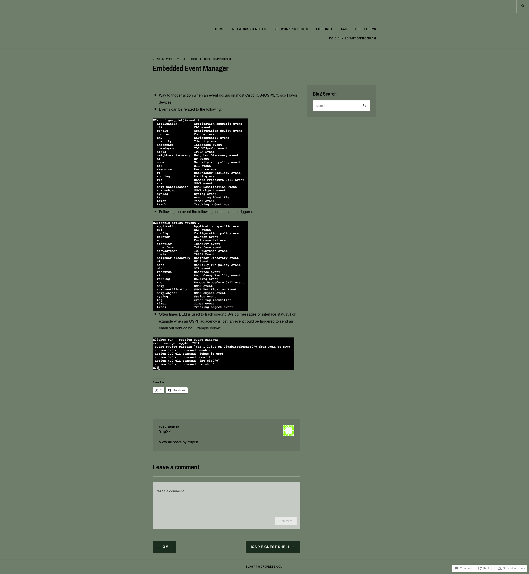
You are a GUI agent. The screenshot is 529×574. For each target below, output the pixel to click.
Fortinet (324, 29)
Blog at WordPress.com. (265, 566)
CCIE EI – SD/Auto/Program (352, 38)
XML (167, 546)
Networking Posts (291, 29)
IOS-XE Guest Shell (270, 546)
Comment (285, 521)
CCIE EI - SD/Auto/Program (211, 59)
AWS (344, 29)
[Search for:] (522, 6)
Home (219, 29)
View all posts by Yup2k (178, 441)
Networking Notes (249, 29)
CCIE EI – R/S (365, 29)
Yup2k (181, 59)
